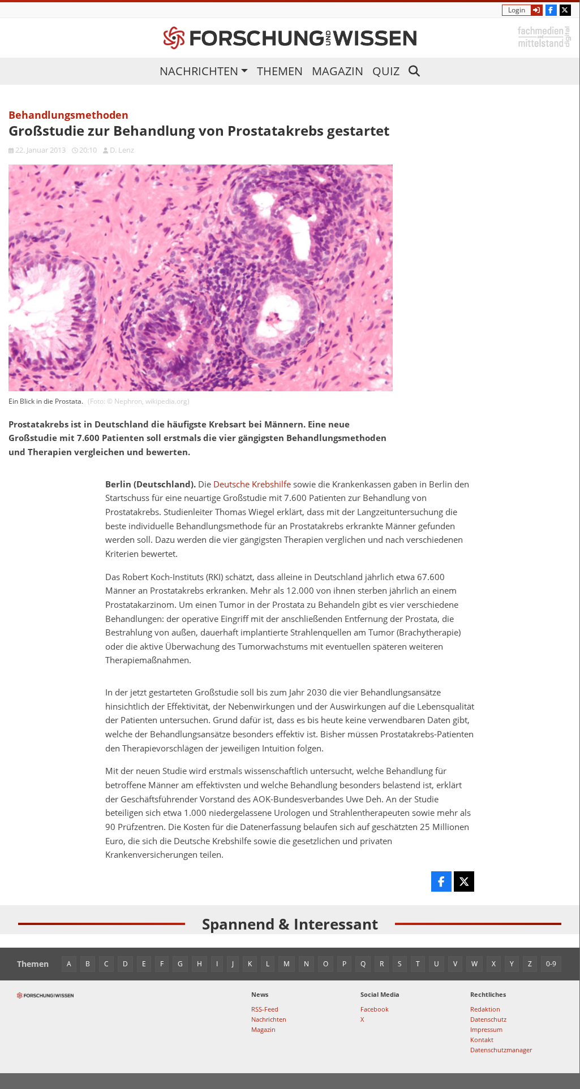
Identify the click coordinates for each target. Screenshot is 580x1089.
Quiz (385, 71)
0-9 (551, 964)
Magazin (337, 71)
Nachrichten (199, 71)
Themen (280, 71)
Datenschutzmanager (501, 1049)
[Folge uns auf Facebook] (551, 10)
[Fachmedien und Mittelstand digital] (544, 36)
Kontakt (481, 1039)
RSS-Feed (264, 1009)
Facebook (374, 1009)
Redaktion (485, 1009)
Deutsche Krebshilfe (252, 484)
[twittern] (464, 881)
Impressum (486, 1029)
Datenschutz (488, 1019)
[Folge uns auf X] (565, 10)
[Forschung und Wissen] (290, 38)
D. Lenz (122, 150)
